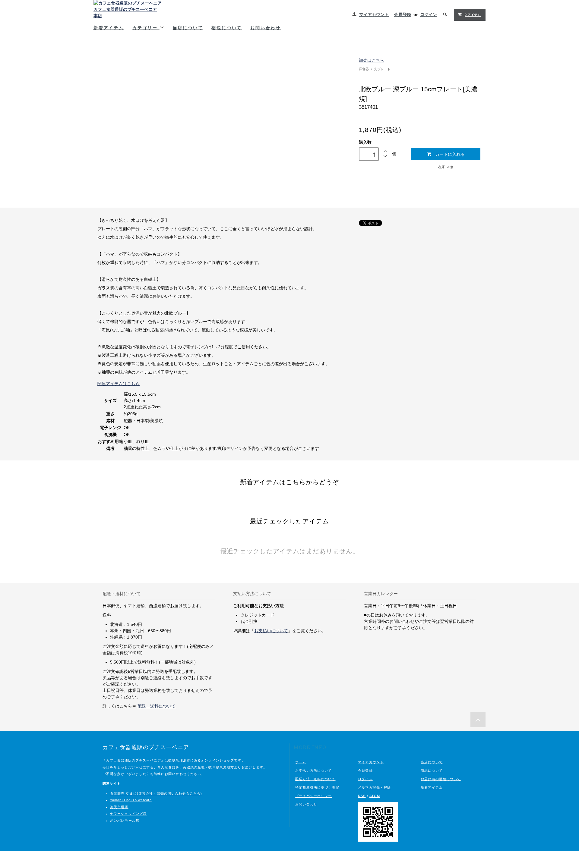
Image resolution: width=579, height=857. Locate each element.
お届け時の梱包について (441, 779)
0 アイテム (473, 15)
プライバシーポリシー (313, 796)
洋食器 (364, 69)
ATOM (374, 796)
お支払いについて (271, 630)
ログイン (428, 14)
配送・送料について (157, 706)
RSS (361, 796)
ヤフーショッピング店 (128, 813)
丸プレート (382, 69)
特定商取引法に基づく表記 (317, 787)
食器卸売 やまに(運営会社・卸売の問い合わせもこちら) (156, 793)
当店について (188, 27)
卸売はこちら (371, 60)
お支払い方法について (313, 770)
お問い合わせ (265, 27)
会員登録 (402, 14)
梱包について (226, 27)
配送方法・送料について (315, 779)
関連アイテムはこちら (118, 383)
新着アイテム (108, 27)
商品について (432, 770)
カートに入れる (450, 154)
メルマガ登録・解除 (374, 787)
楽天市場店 (119, 807)
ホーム (300, 762)
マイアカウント (374, 14)
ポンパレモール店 (124, 820)
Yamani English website (131, 800)
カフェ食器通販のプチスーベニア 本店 (125, 12)
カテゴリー (146, 27)
